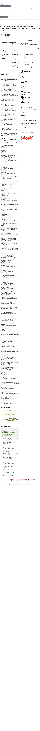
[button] (20, 19)
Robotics (32, 132)
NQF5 (22, 132)
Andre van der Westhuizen (5, 34)
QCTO (27, 132)
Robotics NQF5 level (8, 31)
